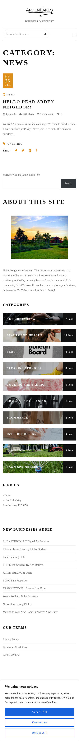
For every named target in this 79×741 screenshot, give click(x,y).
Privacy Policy (11, 639)
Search (68, 183)
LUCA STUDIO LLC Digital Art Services (26, 541)
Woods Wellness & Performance (21, 596)
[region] (39, 710)
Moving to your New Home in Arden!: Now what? (30, 612)
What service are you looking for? (21, 174)
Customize (39, 722)
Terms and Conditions (15, 647)
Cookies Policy (11, 655)
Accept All (39, 712)
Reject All (39, 732)
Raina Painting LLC (14, 557)
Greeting (15, 143)
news (11, 94)
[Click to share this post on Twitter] (22, 150)
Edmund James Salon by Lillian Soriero (24, 549)
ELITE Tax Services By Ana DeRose (23, 564)
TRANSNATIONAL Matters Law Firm (24, 588)
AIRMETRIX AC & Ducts (18, 572)
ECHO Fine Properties (15, 580)
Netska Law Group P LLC (17, 604)
